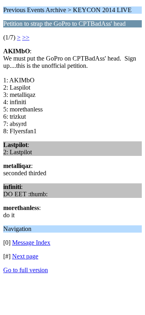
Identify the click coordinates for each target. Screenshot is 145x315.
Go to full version (25, 270)
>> (25, 37)
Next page (25, 256)
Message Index (31, 242)
